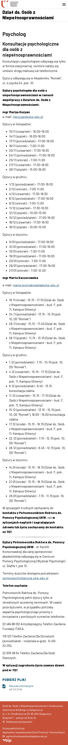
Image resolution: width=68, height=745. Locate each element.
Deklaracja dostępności (19, 721)
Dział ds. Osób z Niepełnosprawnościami (28, 14)
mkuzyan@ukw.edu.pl (28, 117)
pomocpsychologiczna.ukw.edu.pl (25, 578)
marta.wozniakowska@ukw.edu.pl (36, 285)
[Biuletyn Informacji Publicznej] (6, 740)
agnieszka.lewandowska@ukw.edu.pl (26, 736)
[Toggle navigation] (65, 4)
